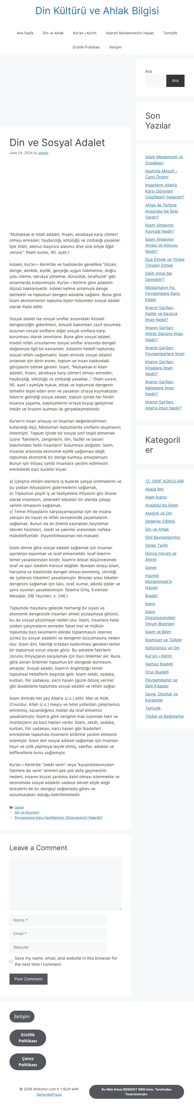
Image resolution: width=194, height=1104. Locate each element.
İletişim (116, 47)
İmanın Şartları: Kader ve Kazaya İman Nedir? (161, 313)
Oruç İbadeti (157, 672)
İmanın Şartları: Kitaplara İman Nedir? (159, 367)
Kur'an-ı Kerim (158, 656)
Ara (148, 71)
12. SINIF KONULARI (164, 481)
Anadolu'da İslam (161, 505)
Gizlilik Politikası (86, 47)
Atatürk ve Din (158, 513)
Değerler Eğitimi (160, 521)
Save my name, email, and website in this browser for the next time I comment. (66, 961)
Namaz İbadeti (159, 664)
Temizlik (170, 33)
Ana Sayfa (25, 33)
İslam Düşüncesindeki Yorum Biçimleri (160, 617)
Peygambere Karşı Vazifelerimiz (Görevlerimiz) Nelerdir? (58, 817)
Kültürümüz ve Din (162, 648)
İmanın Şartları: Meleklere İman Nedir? (159, 388)
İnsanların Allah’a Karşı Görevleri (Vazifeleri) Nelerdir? (164, 191)
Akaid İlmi (154, 489)
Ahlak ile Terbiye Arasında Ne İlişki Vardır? (161, 211)
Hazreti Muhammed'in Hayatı (158, 581)
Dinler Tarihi (156, 545)
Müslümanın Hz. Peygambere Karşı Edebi (162, 293)
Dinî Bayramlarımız (162, 537)
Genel (19, 807)
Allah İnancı (156, 497)
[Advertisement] (65, 92)
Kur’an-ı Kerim (85, 33)
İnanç (150, 603)
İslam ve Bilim (158, 632)
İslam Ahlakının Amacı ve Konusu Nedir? (161, 245)
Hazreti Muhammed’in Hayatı (130, 33)
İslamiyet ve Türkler (163, 640)
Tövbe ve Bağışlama (164, 716)
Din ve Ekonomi (27, 812)
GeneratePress (49, 1094)
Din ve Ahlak (53, 33)
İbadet (151, 595)
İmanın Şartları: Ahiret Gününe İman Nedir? (164, 333)
